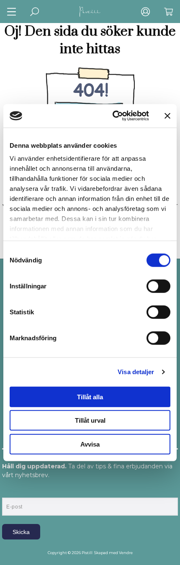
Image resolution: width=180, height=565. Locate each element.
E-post (10, 490)
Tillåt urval (90, 420)
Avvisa (90, 443)
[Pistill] (90, 11)
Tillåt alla (90, 396)
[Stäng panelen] (167, 116)
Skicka (21, 532)
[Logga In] (145, 11)
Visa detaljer (136, 371)
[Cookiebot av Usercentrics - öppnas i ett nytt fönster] (113, 115)
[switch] (158, 286)
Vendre (126, 552)
